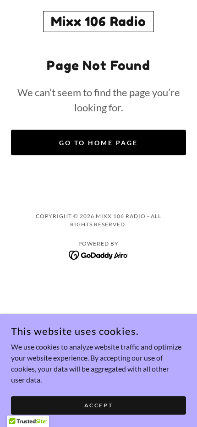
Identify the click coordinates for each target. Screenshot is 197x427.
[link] (98, 21)
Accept (98, 405)
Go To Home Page (98, 143)
